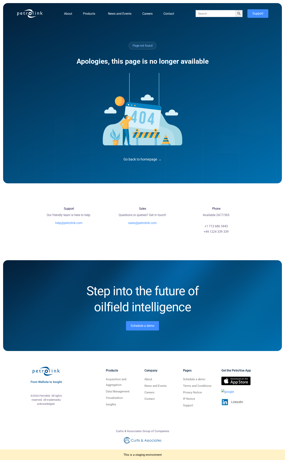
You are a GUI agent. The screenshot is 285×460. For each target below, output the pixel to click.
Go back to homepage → (143, 159)
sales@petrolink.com (142, 223)
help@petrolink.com (68, 223)
